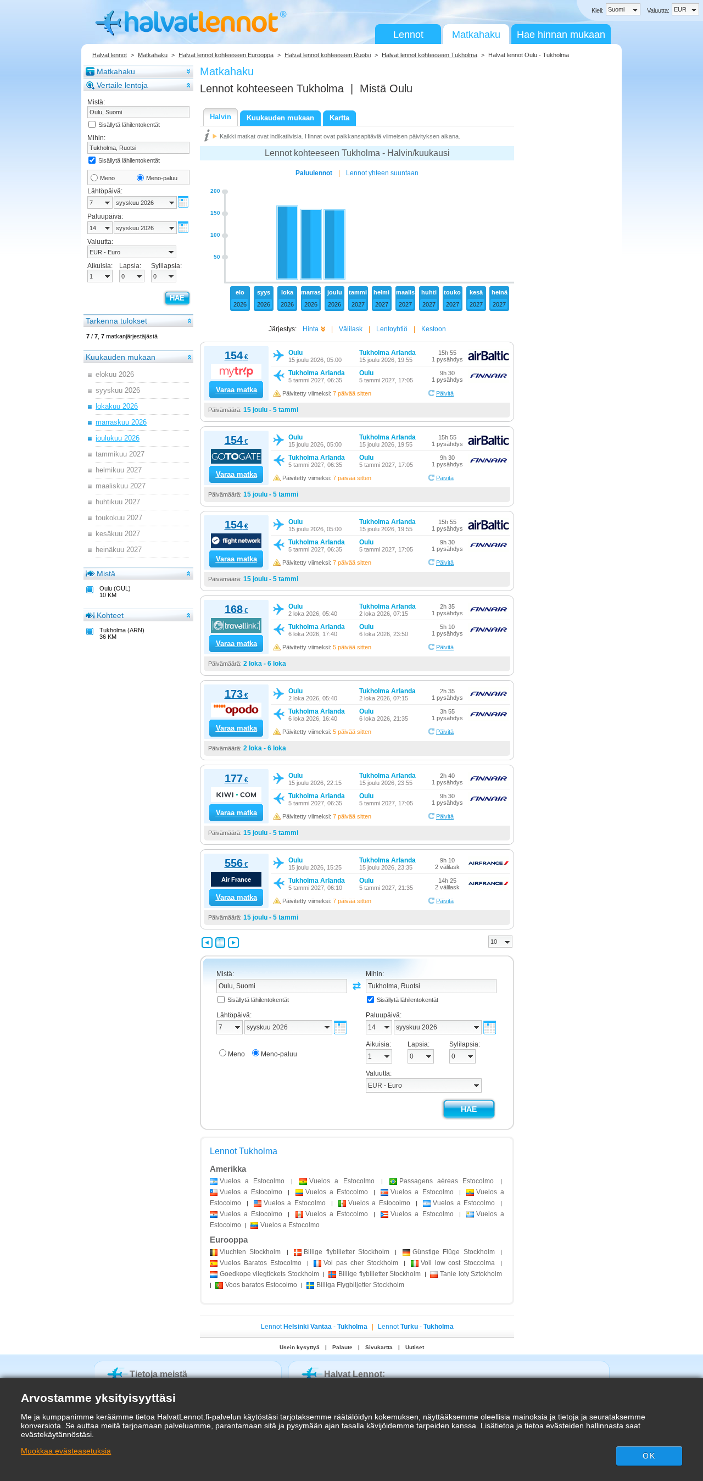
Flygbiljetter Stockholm (360, 1285)
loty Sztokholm (471, 1274)
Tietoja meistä (158, 1374)
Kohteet (110, 615)
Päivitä (445, 393)
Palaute (342, 1347)
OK (649, 1455)
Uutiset (414, 1347)
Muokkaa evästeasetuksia (66, 1450)
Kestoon (433, 329)
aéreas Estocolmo (446, 1181)
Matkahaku (476, 34)
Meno (107, 178)
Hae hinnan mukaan (561, 34)
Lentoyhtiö (392, 329)
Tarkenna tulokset (116, 320)
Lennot (408, 34)
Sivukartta (379, 1347)
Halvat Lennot (353, 1374)
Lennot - (314, 1326)
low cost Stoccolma (458, 1263)
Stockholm (250, 1252)
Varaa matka (236, 390)
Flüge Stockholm (453, 1252)
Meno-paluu (161, 178)
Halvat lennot (109, 55)
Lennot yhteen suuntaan (382, 173)
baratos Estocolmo (261, 1285)
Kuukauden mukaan (120, 357)
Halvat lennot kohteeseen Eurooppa (226, 55)
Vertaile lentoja (122, 85)
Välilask (350, 329)
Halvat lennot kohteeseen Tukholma (429, 55)
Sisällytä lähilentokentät (129, 124)
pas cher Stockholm (360, 1263)
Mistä (106, 573)
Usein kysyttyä (300, 1347)
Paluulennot (313, 173)
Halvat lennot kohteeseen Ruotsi (327, 55)
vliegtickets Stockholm (269, 1274)
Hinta (311, 329)
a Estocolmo (252, 1181)
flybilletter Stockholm (346, 1252)
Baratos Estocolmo (261, 1263)
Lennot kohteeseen (272, 88)
